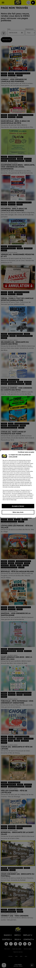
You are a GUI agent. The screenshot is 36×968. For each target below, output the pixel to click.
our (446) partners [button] (11, 460)
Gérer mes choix (18, 512)
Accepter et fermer (18, 506)
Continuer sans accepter (26, 452)
